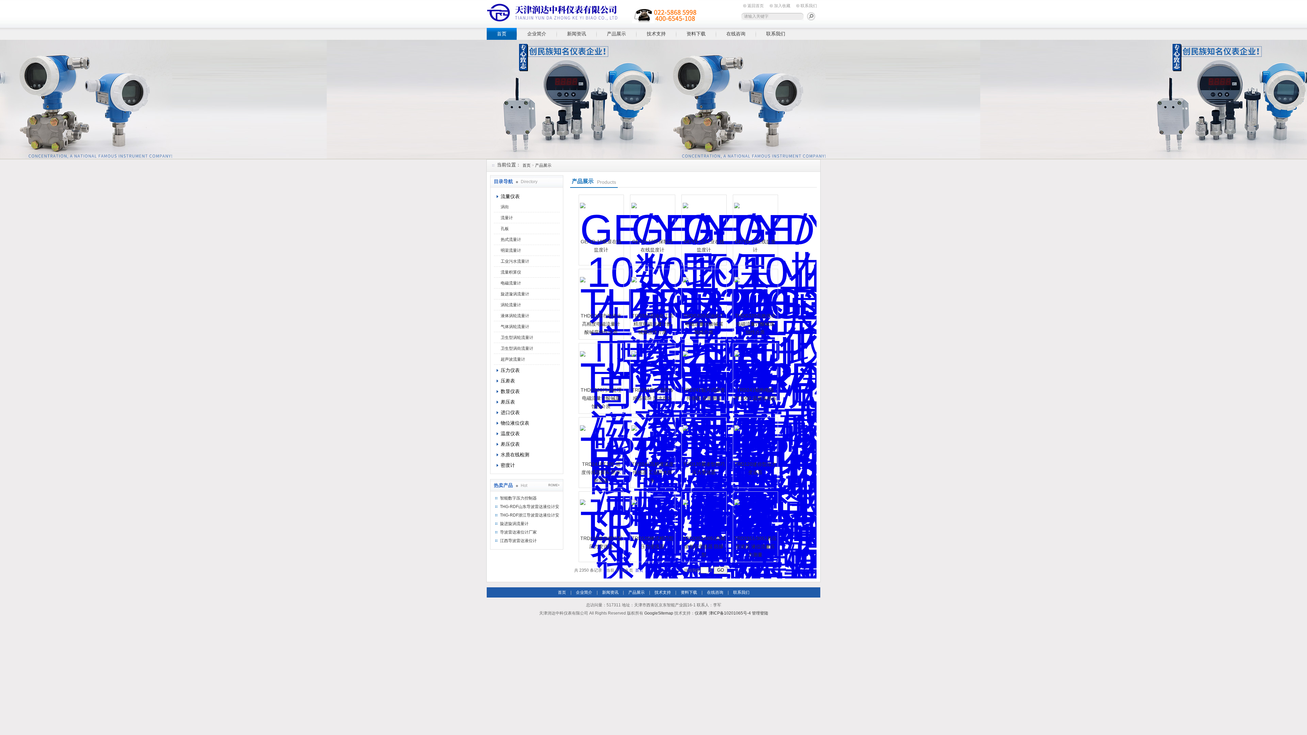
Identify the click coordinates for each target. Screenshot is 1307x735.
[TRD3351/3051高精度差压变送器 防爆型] (703, 513)
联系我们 (809, 5)
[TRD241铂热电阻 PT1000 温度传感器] (754, 364)
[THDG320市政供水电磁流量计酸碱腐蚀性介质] (754, 290)
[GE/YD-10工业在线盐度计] (703, 216)
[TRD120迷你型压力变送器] (754, 439)
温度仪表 (510, 433)
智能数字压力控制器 (518, 498)
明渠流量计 (511, 250)
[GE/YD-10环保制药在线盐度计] (651, 216)
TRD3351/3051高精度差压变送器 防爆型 (704, 546)
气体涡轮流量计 (515, 326)
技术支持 (656, 33)
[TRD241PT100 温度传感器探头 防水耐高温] (600, 439)
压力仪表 (510, 370)
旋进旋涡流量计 (514, 523)
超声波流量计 (513, 359)
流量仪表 (510, 196)
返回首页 (755, 5)
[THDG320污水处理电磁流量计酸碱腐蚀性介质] (600, 364)
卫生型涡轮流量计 (517, 337)
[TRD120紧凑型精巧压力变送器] (703, 439)
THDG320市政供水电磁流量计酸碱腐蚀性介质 (755, 324)
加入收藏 (782, 5)
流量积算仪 (511, 272)
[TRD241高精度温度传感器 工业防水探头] (651, 439)
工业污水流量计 (515, 261)
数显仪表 (510, 391)
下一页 (666, 570)
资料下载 (696, 33)
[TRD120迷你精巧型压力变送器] (600, 513)
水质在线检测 (515, 454)
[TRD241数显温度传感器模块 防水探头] (651, 364)
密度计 (508, 465)
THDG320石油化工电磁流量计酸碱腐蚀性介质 (703, 324)
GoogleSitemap (658, 613)
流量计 (507, 217)
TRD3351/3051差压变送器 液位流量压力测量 (755, 546)
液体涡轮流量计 (515, 315)
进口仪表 (510, 412)
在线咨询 (735, 33)
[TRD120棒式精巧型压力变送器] (651, 513)
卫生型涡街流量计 (517, 348)
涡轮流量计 (511, 305)
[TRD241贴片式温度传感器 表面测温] (703, 364)
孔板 (505, 228)
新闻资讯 (576, 33)
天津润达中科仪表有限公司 (592, 13)
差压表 (508, 402)
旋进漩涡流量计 (515, 294)
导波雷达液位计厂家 (518, 532)
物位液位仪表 (515, 423)
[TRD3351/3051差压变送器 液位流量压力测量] (754, 513)
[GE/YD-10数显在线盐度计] (600, 216)
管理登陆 (760, 613)
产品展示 (616, 33)
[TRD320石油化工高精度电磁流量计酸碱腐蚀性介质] (651, 290)
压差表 (508, 380)
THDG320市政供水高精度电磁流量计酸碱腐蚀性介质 (601, 324)
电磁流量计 (511, 283)
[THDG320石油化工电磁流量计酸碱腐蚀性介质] (703, 290)
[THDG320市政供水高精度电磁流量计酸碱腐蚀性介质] (600, 290)
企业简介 (536, 33)
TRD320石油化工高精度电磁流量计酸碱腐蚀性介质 (653, 324)
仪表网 (701, 613)
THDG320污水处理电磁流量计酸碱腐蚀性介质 (601, 398)
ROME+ (554, 485)
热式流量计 (511, 239)
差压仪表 (510, 444)
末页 (678, 570)
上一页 (651, 570)
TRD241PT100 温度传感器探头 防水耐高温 (601, 472)
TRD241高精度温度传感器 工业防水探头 (653, 472)
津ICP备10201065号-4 (730, 613)
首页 (501, 33)
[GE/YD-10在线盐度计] (754, 216)
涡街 (505, 207)
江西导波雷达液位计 (518, 540)
